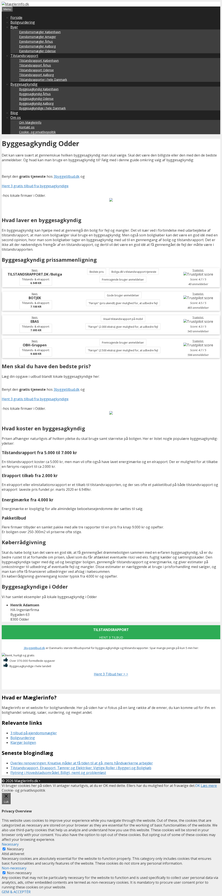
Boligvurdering (22, 22)
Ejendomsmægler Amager (37, 37)
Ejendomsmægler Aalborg (37, 46)
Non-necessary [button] (14, 868)
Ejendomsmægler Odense (37, 51)
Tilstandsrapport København (39, 60)
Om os (15, 117)
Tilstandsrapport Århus (35, 65)
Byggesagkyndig (24, 84)
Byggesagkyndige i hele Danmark (42, 108)
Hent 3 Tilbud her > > (111, 674)
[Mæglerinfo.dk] (15, 4)
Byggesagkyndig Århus (35, 94)
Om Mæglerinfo (30, 122)
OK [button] (197, 785)
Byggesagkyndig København (39, 89)
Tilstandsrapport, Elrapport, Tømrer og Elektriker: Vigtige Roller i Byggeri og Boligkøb (80, 767)
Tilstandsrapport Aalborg (36, 75)
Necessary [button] (10, 844)
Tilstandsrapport (24, 55)
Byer (14, 27)
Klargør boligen (23, 742)
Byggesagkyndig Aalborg (36, 103)
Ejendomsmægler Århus (36, 41)
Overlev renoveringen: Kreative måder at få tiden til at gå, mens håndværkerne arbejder (81, 763)
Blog (14, 112)
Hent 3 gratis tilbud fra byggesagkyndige (35, 186)
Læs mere (209, 785)
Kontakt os (26, 127)
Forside (16, 17)
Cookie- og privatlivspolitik (37, 132)
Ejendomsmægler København (40, 32)
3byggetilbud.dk (67, 176)
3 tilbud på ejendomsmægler (33, 733)
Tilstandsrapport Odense (36, 70)
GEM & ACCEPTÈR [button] (16, 892)
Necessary (15, 849)
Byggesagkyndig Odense (36, 99)
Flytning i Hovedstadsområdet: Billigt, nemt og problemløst (58, 772)
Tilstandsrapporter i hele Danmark (43, 79)
